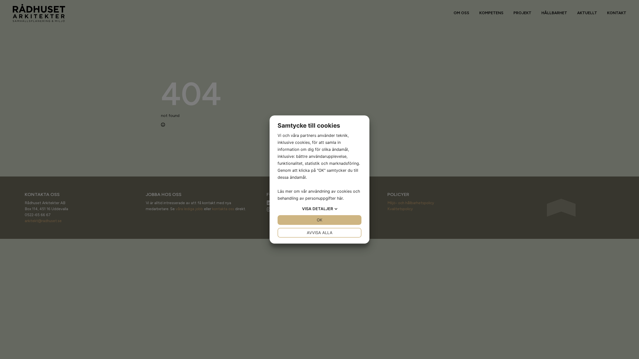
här (340, 198)
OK (319, 219)
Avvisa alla (319, 232)
